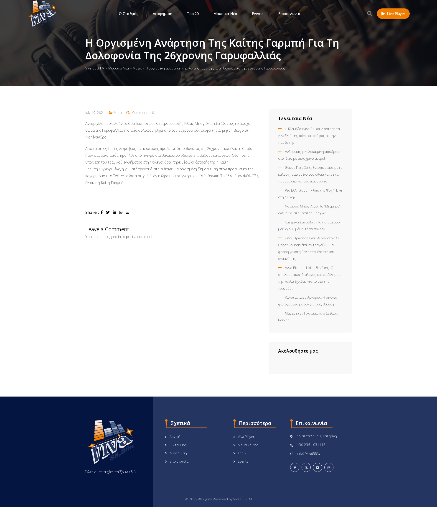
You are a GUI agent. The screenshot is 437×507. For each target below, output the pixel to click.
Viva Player (246, 436)
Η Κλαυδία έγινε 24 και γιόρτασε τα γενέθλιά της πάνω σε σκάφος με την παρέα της (309, 135)
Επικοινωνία (289, 13)
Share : (92, 212)
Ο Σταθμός (128, 13)
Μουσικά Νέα (225, 13)
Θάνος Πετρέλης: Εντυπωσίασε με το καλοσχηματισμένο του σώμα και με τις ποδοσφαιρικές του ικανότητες (310, 174)
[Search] (369, 13)
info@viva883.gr (309, 453)
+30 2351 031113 (311, 444)
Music (118, 112)
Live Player (396, 13)
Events (258, 13)
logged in (114, 236)
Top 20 (193, 13)
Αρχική (175, 436)
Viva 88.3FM (242, 499)
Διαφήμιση (162, 13)
